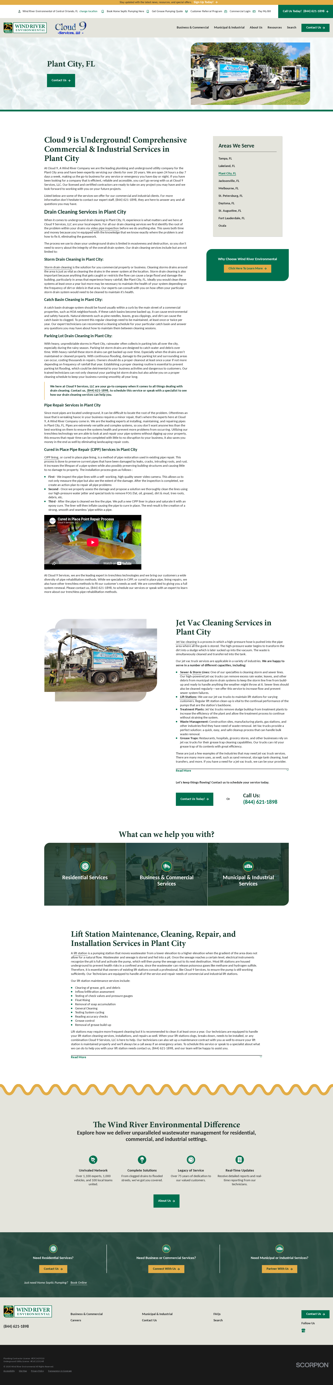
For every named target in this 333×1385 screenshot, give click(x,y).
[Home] (25, 28)
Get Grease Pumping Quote (167, 11)
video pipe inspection (105, 228)
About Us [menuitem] (256, 27)
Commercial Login (240, 11)
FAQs (217, 1314)
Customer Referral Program (206, 11)
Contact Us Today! (193, 799)
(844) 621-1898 (260, 802)
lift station (80, 953)
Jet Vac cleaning (186, 642)
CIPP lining (51, 457)
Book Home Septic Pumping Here (125, 11)
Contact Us (313, 27)
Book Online (79, 1283)
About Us (164, 1201)
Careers (76, 1320)
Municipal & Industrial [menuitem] (229, 27)
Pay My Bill (264, 11)
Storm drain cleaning (58, 267)
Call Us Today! (304, 11)
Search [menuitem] (291, 27)
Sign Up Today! (204, 2)
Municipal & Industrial (157, 1314)
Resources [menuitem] (275, 27)
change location (88, 11)
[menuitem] (248, 158)
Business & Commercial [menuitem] (193, 27)
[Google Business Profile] (303, 1330)
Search (218, 1320)
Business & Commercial (87, 1314)
